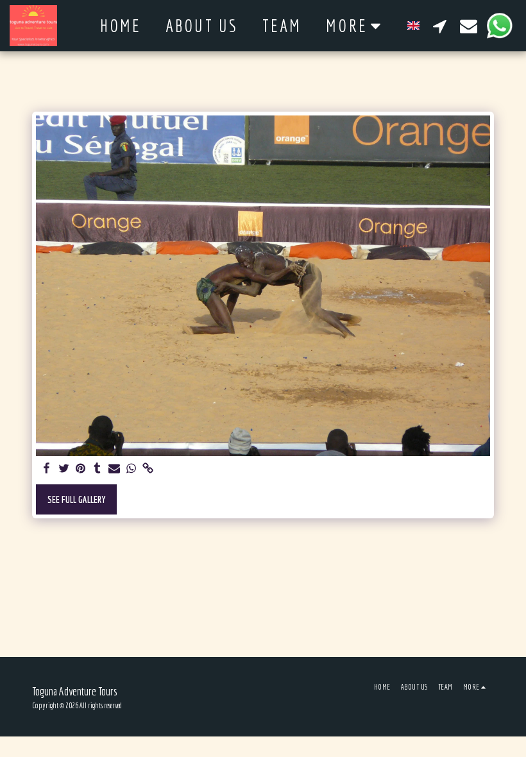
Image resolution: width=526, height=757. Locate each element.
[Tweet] (64, 469)
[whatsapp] (131, 469)
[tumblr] (97, 469)
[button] (440, 26)
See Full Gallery (76, 499)
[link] (148, 469)
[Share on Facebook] (47, 469)
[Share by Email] (114, 469)
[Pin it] (80, 469)
